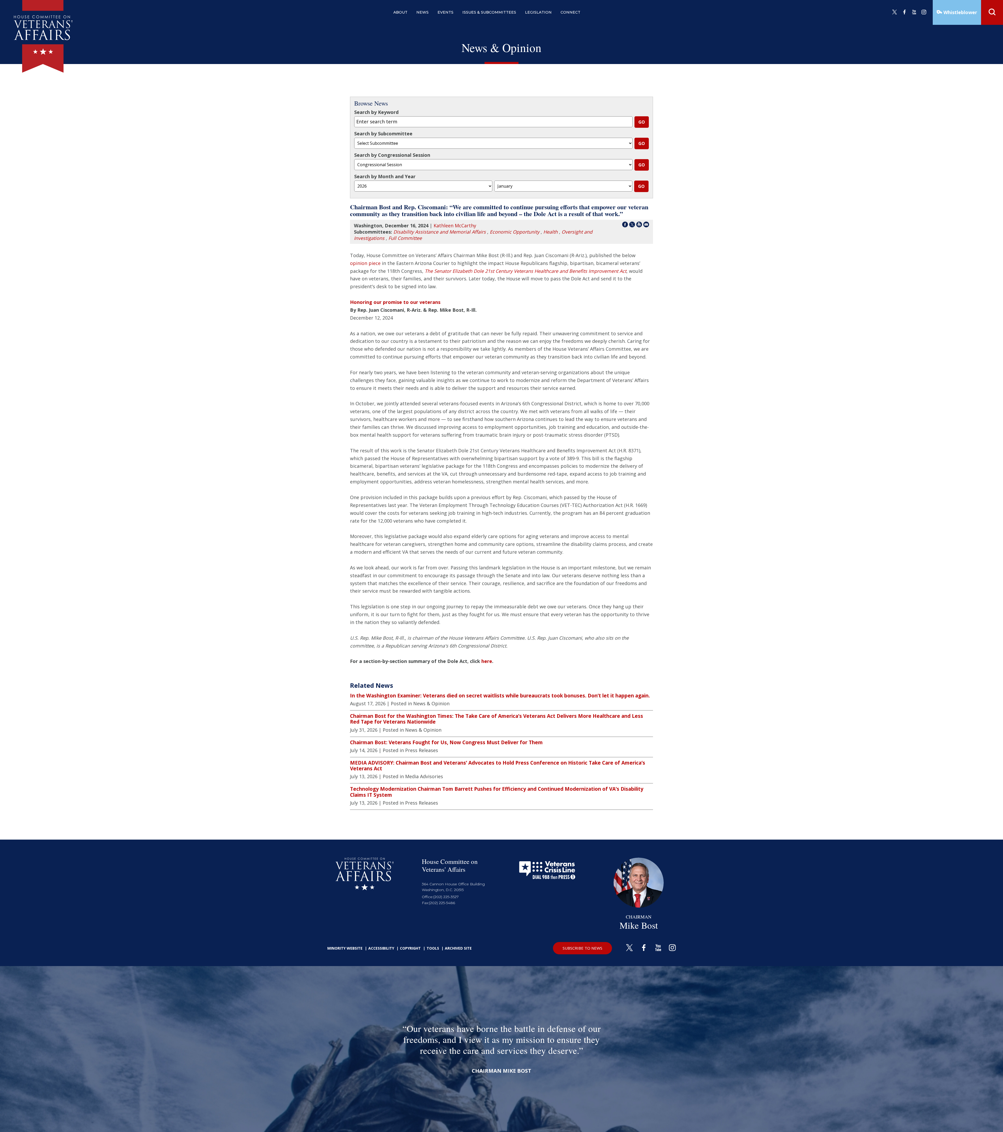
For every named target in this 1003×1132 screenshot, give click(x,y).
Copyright (410, 948)
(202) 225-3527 (446, 896)
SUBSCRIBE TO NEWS (582, 948)
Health (550, 232)
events (445, 12)
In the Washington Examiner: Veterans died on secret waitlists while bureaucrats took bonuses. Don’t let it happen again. (500, 695)
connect (570, 12)
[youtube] (914, 12)
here (486, 661)
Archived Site (458, 948)
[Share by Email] (646, 225)
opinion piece (365, 263)
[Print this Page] (639, 225)
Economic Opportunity (514, 232)
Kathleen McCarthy (455, 225)
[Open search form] (992, 12)
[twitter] (894, 12)
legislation (538, 12)
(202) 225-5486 (442, 902)
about (400, 12)
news (422, 12)
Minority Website (345, 948)
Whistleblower (959, 12)
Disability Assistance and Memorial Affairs (439, 232)
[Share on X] (632, 225)
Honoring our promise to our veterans (395, 302)
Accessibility (381, 948)
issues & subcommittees (489, 12)
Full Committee (405, 238)
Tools (433, 948)
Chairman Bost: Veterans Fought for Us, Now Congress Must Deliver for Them (446, 742)
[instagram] (924, 12)
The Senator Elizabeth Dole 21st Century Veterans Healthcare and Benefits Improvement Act (525, 271)
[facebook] (904, 12)
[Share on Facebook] (625, 225)
